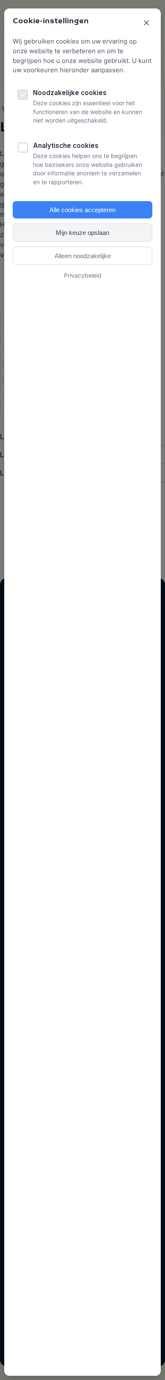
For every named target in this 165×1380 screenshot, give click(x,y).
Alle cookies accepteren (83, 209)
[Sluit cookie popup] (146, 23)
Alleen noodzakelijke (83, 255)
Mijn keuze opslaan (82, 232)
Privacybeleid (83, 275)
